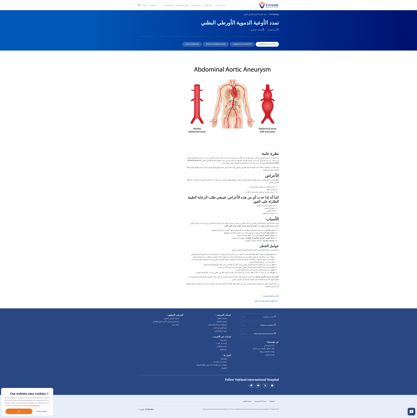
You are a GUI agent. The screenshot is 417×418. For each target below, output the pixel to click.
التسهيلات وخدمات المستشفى (217, 324)
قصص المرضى (270, 354)
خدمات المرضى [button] (208, 5)
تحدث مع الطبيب (221, 346)
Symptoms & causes (267, 44)
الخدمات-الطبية (222, 318)
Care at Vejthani (192, 44)
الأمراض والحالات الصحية (271, 296)
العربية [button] (145, 5)
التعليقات (224, 368)
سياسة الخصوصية (260, 401)
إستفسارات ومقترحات (220, 361)
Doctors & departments (216, 44)
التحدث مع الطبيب (256, 30)
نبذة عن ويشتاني (269, 345)
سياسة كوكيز (247, 401)
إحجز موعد (223, 340)
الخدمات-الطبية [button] (196, 5)
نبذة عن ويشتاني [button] (220, 5)
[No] (51, 388)
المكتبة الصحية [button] (169, 5)
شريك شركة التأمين (221, 331)
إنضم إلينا (224, 358)
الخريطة (272, 401)
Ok (19, 411)
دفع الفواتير (223, 349)
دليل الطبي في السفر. (220, 327)
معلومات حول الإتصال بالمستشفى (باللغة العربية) (212, 365)
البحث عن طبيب (221, 343)
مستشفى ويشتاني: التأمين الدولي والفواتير (166, 321)
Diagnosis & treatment (242, 44)
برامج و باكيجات (221, 321)
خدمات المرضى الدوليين (171, 318)
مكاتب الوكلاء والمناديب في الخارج (264, 348)
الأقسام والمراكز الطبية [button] (182, 5)
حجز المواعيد (153, 5)
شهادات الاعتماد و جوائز (267, 351)
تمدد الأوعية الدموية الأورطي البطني (265, 300)
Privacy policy (42, 411)
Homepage (274, 14)
